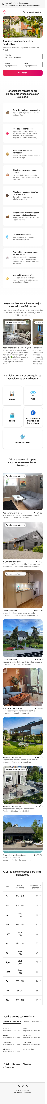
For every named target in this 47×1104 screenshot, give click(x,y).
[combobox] (23, 57)
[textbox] (13, 65)
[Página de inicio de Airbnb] (4, 12)
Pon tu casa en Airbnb (32, 12)
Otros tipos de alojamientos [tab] (34, 1021)
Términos (27, 1093)
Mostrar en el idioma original (29, 5)
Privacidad (18, 1093)
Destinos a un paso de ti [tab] (12, 1021)
